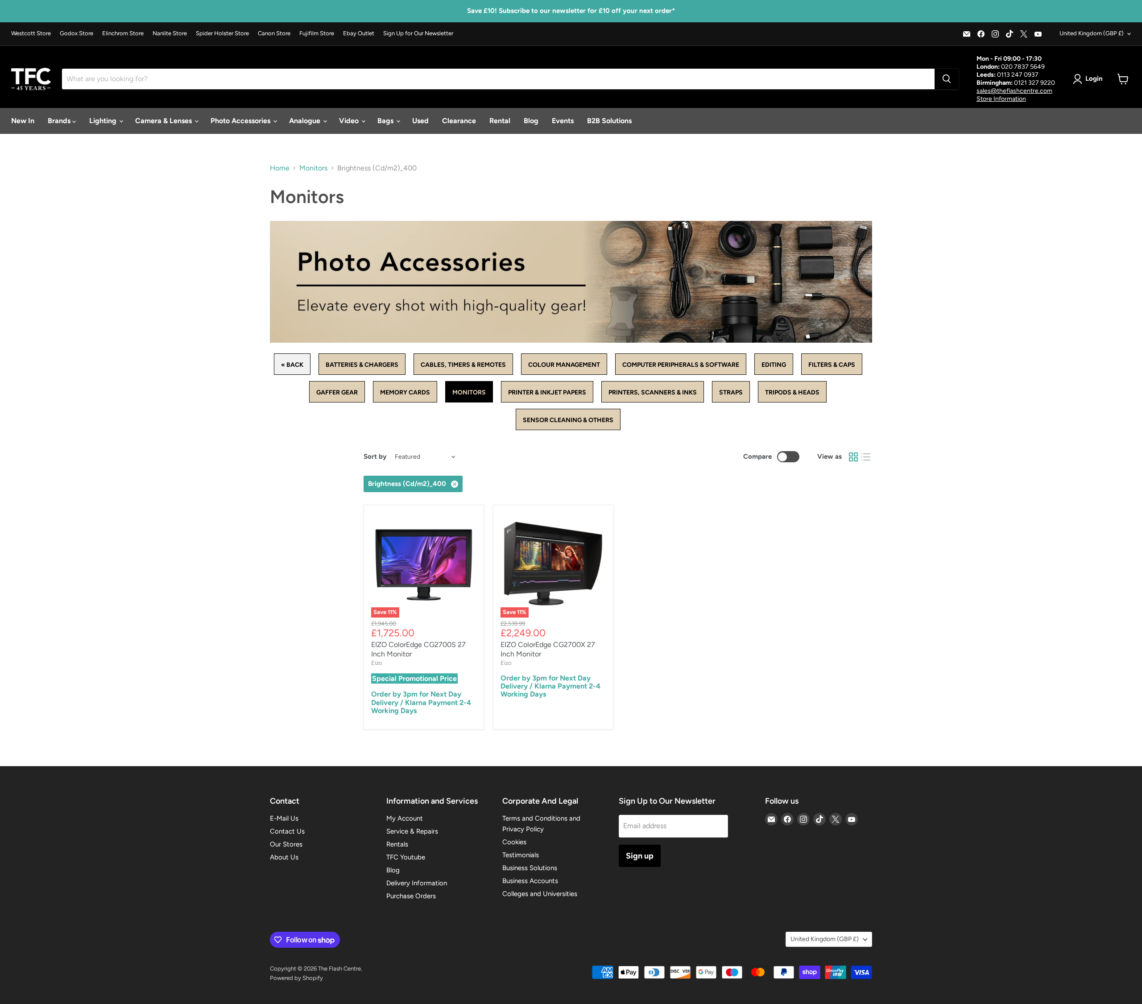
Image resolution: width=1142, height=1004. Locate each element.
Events (563, 120)
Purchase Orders (411, 896)
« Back (292, 365)
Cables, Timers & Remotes (463, 365)
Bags (386, 120)
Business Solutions (529, 868)
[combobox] (498, 79)
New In (22, 120)
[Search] (947, 79)
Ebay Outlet (358, 33)
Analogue (305, 120)
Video (349, 120)
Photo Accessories (241, 120)
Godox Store (76, 33)
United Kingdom (1091, 33)
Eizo (376, 663)
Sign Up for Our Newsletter (418, 33)
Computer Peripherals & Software (680, 365)
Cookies (514, 842)
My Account (404, 818)
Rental (499, 120)
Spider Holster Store (222, 33)
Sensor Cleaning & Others (568, 420)
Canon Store (274, 33)
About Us (284, 857)
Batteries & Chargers (362, 365)
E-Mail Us (284, 818)
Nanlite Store (170, 33)
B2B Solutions (609, 120)
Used (420, 120)
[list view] (866, 457)
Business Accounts (530, 881)
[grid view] (853, 457)
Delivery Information (416, 883)
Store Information (1001, 99)
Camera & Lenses (164, 120)
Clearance (459, 120)
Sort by (375, 457)
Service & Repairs (412, 831)
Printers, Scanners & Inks (652, 392)
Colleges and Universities (539, 894)
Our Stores (286, 844)
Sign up (640, 856)
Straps (731, 392)
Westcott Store (31, 33)
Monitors (313, 168)
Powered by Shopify (296, 978)
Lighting (103, 120)
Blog (531, 120)
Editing (773, 365)
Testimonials (520, 855)
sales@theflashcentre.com (1014, 91)
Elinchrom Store (123, 33)
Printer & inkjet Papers (547, 392)
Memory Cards (405, 392)
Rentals (397, 844)
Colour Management (564, 365)
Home (280, 168)
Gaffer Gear (337, 392)
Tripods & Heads (792, 392)
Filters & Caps (831, 365)
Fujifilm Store (316, 33)
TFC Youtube (405, 857)
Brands (60, 120)
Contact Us (287, 831)
